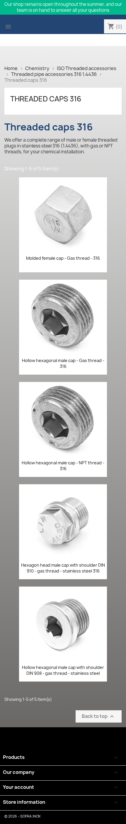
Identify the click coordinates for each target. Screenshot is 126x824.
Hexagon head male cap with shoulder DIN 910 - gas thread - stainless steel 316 (63, 568)
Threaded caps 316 (45, 99)
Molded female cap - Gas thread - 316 (63, 258)
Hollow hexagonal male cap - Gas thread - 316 (63, 363)
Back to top (98, 716)
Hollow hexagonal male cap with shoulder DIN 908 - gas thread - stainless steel (63, 670)
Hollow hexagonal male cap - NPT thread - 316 (63, 465)
